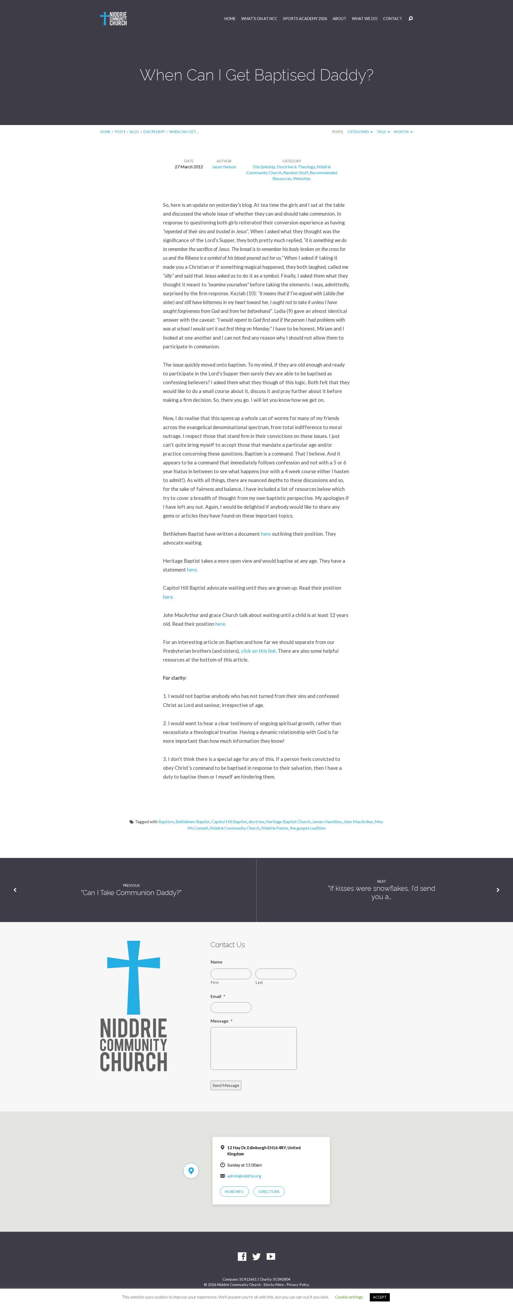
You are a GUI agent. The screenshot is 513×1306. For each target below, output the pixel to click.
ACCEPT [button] (380, 1297)
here (266, 534)
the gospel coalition (308, 827)
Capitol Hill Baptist (229, 821)
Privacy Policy (297, 1284)
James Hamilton (327, 821)
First (215, 982)
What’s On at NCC (259, 19)
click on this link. (259, 651)
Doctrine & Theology (296, 166)
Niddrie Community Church (234, 827)
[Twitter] (256, 1256)
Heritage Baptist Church (288, 821)
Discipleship (154, 132)
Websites (302, 178)
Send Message (226, 1085)
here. (192, 570)
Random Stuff (295, 172)
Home (230, 19)
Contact (392, 19)
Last (259, 982)
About (339, 19)
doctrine (256, 821)
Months (401, 132)
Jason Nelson (224, 166)
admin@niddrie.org (244, 1175)
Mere (279, 1284)
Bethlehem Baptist (193, 821)
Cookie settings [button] (349, 1297)
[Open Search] (411, 19)
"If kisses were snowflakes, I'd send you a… (381, 892)
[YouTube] (271, 1256)
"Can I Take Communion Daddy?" (131, 893)
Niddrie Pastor (274, 827)
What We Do (365, 19)
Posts (120, 132)
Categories (358, 132)
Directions (269, 1192)
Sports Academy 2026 (305, 19)
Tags (381, 132)
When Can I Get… (184, 132)
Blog (134, 132)
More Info (234, 1192)
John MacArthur (358, 821)
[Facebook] (242, 1256)
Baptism (166, 821)
